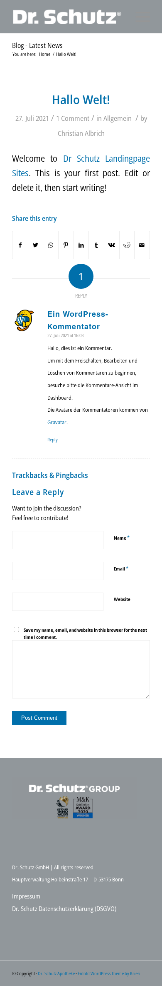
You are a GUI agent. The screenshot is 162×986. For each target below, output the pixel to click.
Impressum (26, 896)
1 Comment (72, 118)
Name (122, 537)
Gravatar (56, 422)
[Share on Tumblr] (96, 245)
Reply (52, 439)
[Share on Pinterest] (66, 245)
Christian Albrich (81, 133)
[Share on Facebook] (20, 245)
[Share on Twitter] (35, 245)
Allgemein (117, 118)
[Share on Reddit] (127, 245)
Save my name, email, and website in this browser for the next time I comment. (85, 633)
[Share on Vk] (111, 245)
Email (121, 568)
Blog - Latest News (37, 45)
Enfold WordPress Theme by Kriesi (109, 973)
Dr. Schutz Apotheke (57, 973)
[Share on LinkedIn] (81, 245)
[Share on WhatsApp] (50, 245)
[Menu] (138, 16)
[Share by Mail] (142, 245)
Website (122, 599)
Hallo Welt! (81, 99)
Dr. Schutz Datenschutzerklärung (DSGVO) (64, 908)
